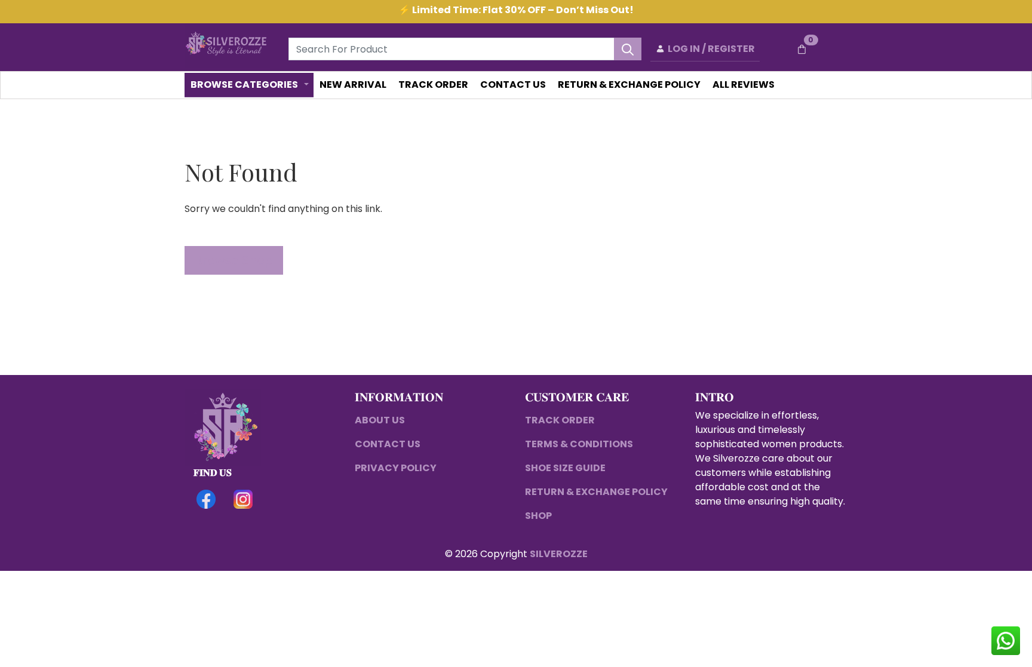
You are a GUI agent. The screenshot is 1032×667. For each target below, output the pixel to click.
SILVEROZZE (559, 554)
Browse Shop (234, 260)
